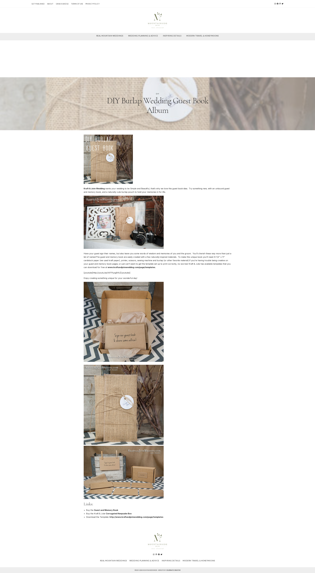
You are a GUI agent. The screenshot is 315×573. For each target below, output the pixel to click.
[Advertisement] (157, 59)
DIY (157, 94)
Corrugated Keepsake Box (119, 513)
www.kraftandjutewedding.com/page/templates (131, 267)
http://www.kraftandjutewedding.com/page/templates (136, 517)
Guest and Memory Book (106, 510)
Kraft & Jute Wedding (94, 188)
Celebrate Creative (173, 570)
